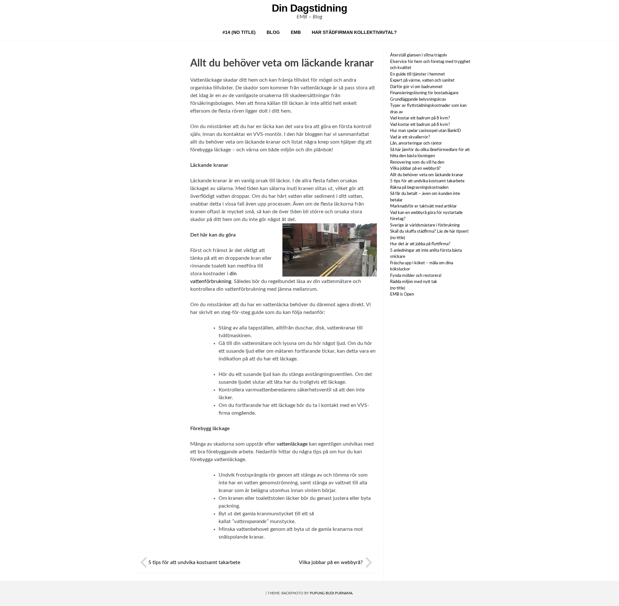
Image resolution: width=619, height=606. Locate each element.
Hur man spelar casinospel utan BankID (425, 131)
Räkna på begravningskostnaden (419, 188)
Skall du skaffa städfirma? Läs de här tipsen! (429, 231)
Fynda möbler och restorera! (416, 276)
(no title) (397, 238)
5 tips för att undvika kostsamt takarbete (194, 562)
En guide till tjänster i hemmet (417, 74)
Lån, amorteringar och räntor (416, 143)
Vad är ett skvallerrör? (410, 137)
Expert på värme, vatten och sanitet (422, 80)
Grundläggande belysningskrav (418, 99)
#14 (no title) (239, 32)
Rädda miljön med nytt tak (413, 282)
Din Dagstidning (309, 8)
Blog (273, 32)
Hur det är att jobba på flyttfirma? (420, 244)
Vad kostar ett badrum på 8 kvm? (420, 118)
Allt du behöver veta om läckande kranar (427, 175)
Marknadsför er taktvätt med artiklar (423, 206)
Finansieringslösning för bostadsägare (424, 93)
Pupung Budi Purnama (331, 593)
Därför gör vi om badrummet (416, 87)
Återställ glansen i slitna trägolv (418, 55)
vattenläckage (292, 444)
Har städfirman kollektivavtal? (354, 32)
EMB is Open (402, 294)
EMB (296, 32)
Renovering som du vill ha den (417, 162)
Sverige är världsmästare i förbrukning (425, 225)
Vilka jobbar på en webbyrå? (331, 562)
